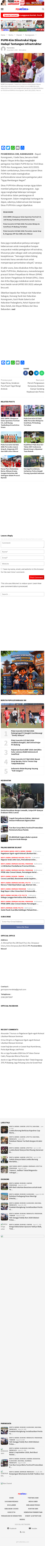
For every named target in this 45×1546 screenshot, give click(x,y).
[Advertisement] (22, 120)
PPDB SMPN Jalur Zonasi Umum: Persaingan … (19, 904)
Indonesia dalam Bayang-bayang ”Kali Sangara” (24, 769)
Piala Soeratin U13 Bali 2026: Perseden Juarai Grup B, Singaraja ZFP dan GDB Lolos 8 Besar (10, 448)
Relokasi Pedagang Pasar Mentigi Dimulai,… (22, 1197)
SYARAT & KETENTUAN (33, 1516)
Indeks (22, 1519)
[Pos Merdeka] (22, 9)
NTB (19, 895)
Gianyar (22, 1126)
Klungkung (30, 1194)
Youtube (34, 1528)
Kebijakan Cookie (11, 1509)
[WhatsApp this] (41, 373)
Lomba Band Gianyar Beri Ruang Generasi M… (26, 1151)
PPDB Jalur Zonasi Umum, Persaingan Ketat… (19, 872)
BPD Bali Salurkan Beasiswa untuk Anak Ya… (25, 1188)
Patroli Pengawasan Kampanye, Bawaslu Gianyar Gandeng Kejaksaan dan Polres (35, 386)
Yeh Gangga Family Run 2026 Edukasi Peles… (24, 1219)
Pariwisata (13, 1139)
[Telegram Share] (36, 373)
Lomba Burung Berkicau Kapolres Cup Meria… (24, 1132)
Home (11, 1498)
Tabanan (21, 876)
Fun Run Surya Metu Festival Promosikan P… (26, 1466)
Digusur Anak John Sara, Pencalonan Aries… (19, 860)
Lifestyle (29, 1126)
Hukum (15, 908)
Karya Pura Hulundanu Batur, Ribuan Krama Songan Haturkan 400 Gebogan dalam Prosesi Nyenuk (10, 473)
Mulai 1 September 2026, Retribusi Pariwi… (23, 1453)
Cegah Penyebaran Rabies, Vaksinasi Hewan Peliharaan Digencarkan (24, 819)
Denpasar (14, 857)
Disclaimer (11, 1505)
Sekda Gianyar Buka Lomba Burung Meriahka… (23, 1160)
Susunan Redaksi (11, 1501)
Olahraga (28, 1461)
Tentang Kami (33, 1498)
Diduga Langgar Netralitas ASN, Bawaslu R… (19, 897)
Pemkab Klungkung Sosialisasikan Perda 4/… (25, 1208)
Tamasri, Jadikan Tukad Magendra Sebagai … (23, 1171)
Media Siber (33, 1501)
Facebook (13, 1528)
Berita (17, 851)
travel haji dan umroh (9, 1046)
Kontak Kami (33, 1509)
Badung (12, 851)
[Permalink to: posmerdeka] (3, 48)
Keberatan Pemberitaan (33, 1512)
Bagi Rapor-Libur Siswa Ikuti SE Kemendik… (19, 891)
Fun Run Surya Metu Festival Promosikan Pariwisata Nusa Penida (26, 829)
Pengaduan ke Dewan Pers (11, 1516)
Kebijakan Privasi (33, 1505)
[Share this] (25, 373)
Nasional (21, 857)
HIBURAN (28, 851)
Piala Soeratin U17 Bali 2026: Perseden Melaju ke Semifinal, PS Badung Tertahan (33, 421)
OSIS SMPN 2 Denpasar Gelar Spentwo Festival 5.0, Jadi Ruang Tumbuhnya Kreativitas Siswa (10, 422)
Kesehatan (36, 1459)
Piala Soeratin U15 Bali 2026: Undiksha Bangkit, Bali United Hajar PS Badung (25, 742)
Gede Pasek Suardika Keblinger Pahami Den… (19, 910)
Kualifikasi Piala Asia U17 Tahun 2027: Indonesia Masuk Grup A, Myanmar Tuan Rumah (33, 448)
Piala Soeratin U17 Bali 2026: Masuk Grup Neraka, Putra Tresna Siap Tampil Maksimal (25, 761)
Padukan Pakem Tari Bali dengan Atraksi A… (25, 1142)
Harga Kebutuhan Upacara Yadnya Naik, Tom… (25, 1228)
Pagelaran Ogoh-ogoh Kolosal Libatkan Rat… (19, 853)
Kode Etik (11, 1512)
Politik (28, 857)
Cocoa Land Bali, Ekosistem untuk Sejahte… (19, 879)
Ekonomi (14, 876)
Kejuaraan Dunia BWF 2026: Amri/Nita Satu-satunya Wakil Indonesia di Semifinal (26, 752)
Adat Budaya (5, 851)
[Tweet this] (31, 373)
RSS (23, 1532)
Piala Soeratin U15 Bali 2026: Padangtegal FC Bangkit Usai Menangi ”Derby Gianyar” (26, 733)
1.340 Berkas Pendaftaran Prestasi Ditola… (18, 866)
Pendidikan (29, 864)
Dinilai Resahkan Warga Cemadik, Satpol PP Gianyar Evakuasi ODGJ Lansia (22, 811)
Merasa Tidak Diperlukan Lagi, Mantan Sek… (19, 885)
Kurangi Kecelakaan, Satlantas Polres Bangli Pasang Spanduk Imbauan (34, 471)
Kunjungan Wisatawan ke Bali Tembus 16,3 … (26, 1475)
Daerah (22, 851)
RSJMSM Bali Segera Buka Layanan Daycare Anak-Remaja (23, 838)
